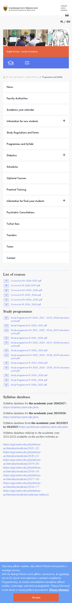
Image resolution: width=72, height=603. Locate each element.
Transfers (12, 235)
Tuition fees (13, 224)
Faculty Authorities (17, 98)
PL (61, 22)
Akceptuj (36, 597)
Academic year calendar (20, 110)
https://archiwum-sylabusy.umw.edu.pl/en (43, 427)
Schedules (12, 167)
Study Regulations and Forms (23, 132)
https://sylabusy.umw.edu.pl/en (21, 407)
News (10, 87)
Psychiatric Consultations (20, 212)
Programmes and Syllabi (20, 144)
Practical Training (16, 189)
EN (68, 22)
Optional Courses (16, 178)
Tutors (10, 246)
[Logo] (20, 11)
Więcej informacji (59, 590)
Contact (11, 258)
